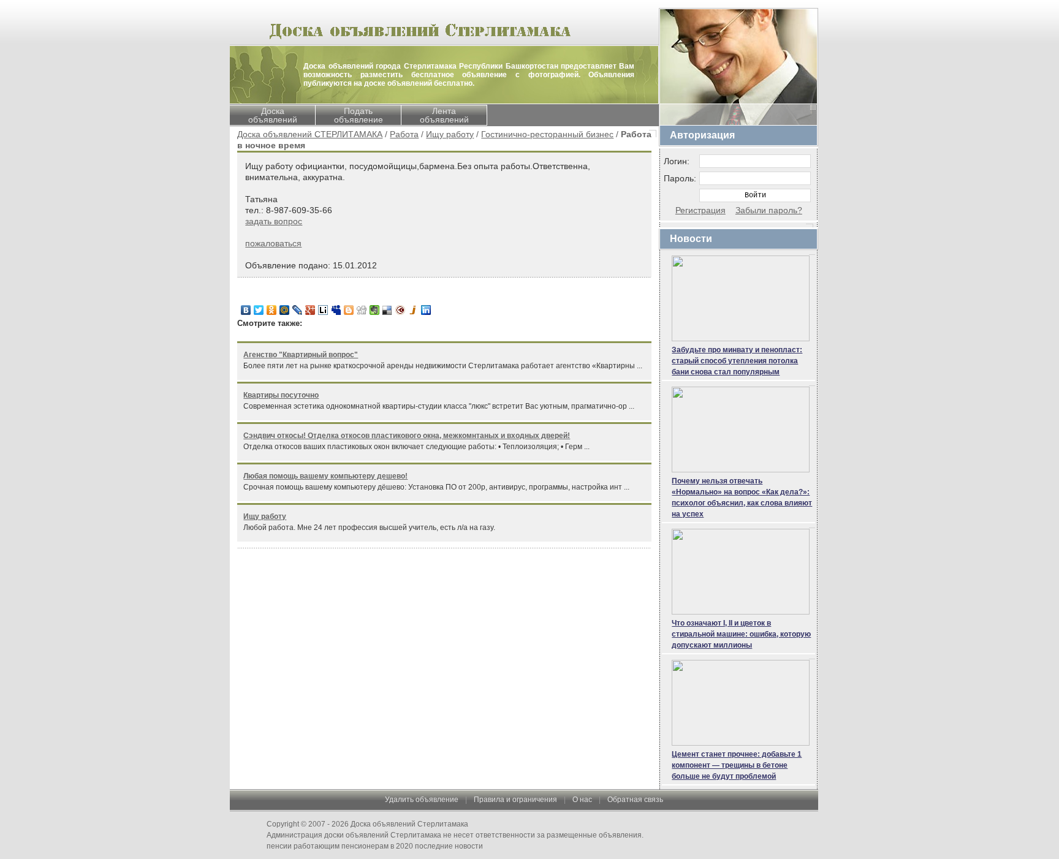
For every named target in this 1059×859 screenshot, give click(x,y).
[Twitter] (258, 310)
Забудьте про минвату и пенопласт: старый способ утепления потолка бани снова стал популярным (737, 361)
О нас (582, 799)
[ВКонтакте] (246, 310)
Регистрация (700, 210)
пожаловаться (273, 243)
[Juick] (413, 310)
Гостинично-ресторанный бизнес (547, 134)
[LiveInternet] (323, 310)
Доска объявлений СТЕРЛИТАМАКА (309, 134)
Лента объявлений (444, 115)
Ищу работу (450, 134)
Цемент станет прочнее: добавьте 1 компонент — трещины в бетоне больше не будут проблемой (737, 765)
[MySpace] (336, 310)
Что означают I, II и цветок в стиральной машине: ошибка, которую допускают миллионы (741, 634)
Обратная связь (635, 799)
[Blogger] (349, 310)
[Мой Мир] (284, 310)
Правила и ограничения (515, 799)
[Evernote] (374, 310)
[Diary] (400, 310)
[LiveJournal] (297, 310)
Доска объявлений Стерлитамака (409, 824)
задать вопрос (273, 221)
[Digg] (361, 310)
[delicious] (387, 310)
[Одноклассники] (271, 310)
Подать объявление (358, 115)
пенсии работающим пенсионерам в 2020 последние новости (375, 846)
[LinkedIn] (426, 310)
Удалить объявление (421, 799)
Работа (404, 134)
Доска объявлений (272, 115)
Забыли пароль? (768, 210)
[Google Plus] (310, 310)
